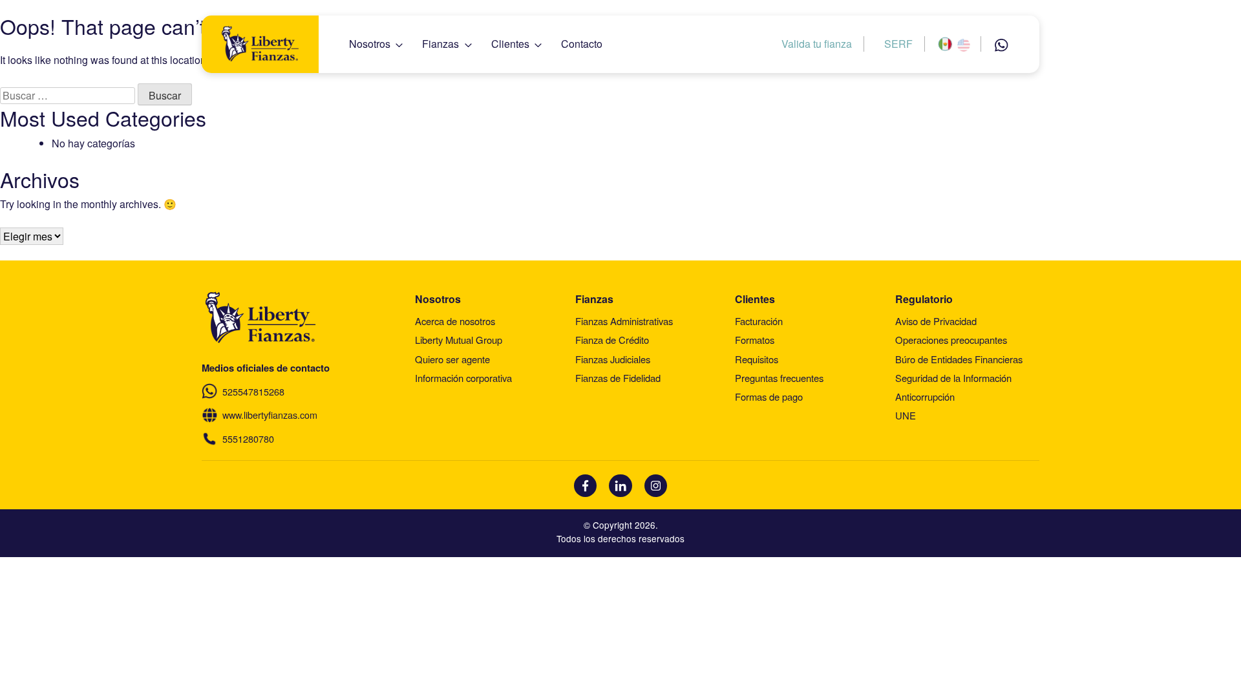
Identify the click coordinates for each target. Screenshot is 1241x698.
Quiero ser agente (452, 359)
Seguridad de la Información (953, 378)
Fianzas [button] (440, 43)
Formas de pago (769, 396)
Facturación (759, 321)
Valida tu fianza (816, 43)
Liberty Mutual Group (458, 339)
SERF (898, 43)
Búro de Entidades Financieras (959, 359)
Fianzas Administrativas (624, 321)
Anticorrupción (925, 396)
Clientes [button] (510, 43)
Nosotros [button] (369, 43)
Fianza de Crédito (612, 339)
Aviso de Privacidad (936, 321)
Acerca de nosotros (455, 321)
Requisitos (756, 359)
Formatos (754, 339)
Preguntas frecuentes (779, 378)
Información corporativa (463, 378)
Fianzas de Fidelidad (618, 378)
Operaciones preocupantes (951, 339)
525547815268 (253, 391)
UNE (905, 415)
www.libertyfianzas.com (269, 414)
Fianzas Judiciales (612, 359)
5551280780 (248, 438)
